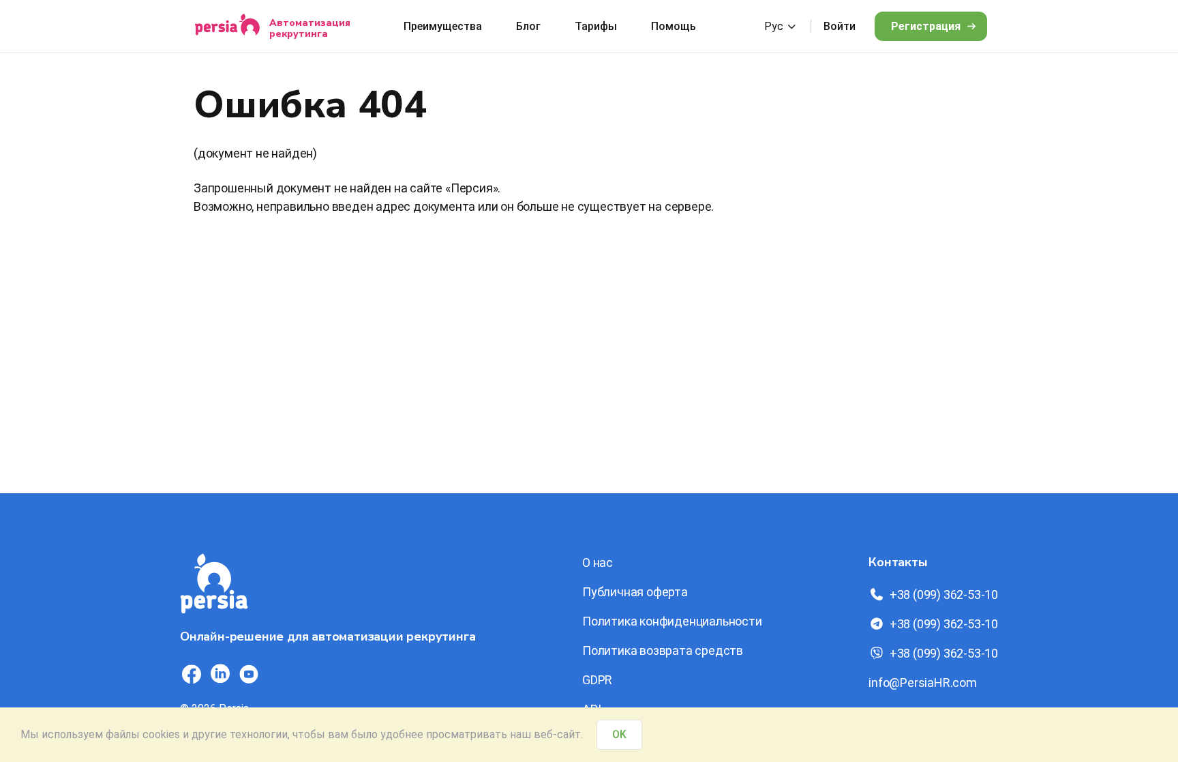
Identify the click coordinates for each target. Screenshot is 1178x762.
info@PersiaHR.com (923, 682)
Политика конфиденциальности (672, 621)
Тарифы (596, 26)
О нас (597, 562)
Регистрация (926, 26)
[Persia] (227, 26)
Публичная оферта (635, 592)
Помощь (673, 26)
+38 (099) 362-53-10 (944, 594)
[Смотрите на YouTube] (248, 674)
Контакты (898, 562)
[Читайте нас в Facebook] (191, 674)
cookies (161, 734)
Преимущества (443, 26)
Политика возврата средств (662, 650)
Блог (528, 26)
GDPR (597, 680)
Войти (840, 26)
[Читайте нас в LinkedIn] (220, 674)
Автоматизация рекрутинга (309, 28)
